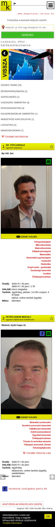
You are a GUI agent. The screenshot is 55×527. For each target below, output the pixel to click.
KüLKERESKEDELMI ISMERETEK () (19, 114)
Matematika (45, 254)
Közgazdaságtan (42, 242)
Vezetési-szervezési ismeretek (36, 425)
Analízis (47, 274)
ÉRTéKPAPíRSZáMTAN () (14, 91)
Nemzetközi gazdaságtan (38, 258)
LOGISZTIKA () (8, 125)
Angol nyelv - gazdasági (39, 267)
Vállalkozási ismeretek (40, 429)
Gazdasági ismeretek (41, 270)
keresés (28, 35)
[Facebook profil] (42, 333)
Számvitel (46, 261)
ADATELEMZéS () (10, 97)
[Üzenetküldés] (48, 161)
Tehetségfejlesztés (42, 448)
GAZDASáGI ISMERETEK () (15, 102)
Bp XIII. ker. (8, 153)
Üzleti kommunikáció (41, 432)
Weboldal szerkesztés (40, 422)
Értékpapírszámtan (41, 277)
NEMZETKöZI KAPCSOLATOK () (17, 119)
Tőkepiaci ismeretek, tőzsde (37, 445)
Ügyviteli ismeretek (41, 435)
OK (48, 516)
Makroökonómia (43, 248)
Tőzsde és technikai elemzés (37, 441)
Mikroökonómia (43, 245)
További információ (12, 523)
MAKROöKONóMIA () (12, 130)
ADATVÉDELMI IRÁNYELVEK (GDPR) (22, 504)
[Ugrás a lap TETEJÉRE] (52, 500)
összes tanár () (11, 85)
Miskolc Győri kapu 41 (14, 325)
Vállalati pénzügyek (41, 251)
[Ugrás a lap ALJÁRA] (3, 500)
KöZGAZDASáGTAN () (12, 108)
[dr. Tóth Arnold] (26, 200)
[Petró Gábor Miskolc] (26, 375)
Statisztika (46, 264)
